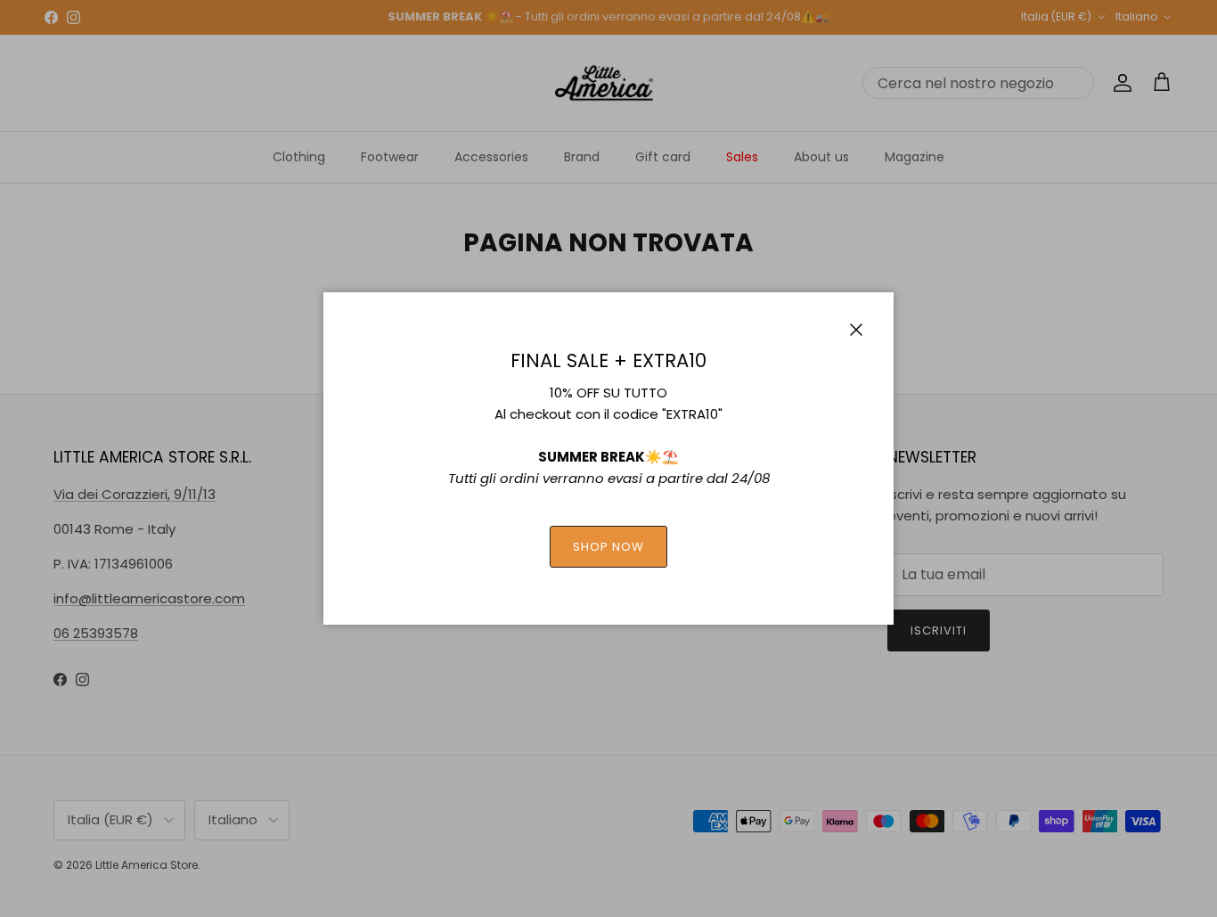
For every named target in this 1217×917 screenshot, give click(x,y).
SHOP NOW (608, 546)
